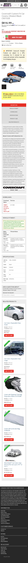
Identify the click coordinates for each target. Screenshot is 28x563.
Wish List (3, 550)
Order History (4, 548)
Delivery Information (5, 520)
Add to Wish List (7, 45)
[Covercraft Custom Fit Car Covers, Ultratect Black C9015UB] (14, 77)
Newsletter (3, 552)
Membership (4, 553)
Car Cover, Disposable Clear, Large (12, 359)
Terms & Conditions (5, 523)
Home (3, 9)
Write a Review (19, 43)
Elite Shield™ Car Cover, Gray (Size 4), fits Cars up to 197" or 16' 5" (13, 464)
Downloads (13, 112)
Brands (2, 536)
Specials (3, 539)
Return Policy (4, 512)
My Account (3, 547)
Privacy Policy (4, 521)
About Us (3, 518)
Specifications (14, 115)
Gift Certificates (4, 538)
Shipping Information (5, 514)
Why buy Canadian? (5, 517)
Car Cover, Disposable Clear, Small (12, 324)
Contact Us (18, 1)
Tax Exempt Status (5, 515)
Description (13, 105)
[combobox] (14, 295)
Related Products (14, 122)
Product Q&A (14, 118)
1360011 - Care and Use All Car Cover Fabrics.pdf (6, 208)
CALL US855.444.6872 (21, 68)
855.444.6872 (11, 1)
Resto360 (3, 510)
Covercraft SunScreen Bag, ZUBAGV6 (12, 429)
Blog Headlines (4, 541)
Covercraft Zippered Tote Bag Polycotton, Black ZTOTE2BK (13, 395)
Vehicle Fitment (14, 108)
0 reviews (11, 43)
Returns (2, 530)
